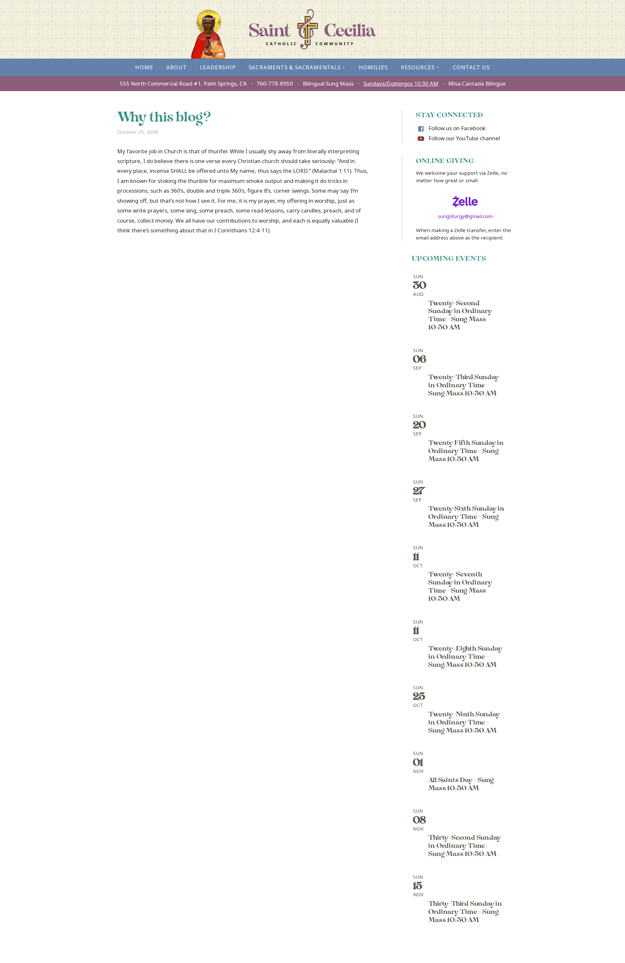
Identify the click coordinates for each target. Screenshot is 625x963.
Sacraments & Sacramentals (297, 67)
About (176, 67)
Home (144, 67)
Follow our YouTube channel (464, 138)
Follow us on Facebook (457, 128)
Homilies (373, 67)
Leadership (218, 67)
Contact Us (471, 67)
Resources (420, 67)
